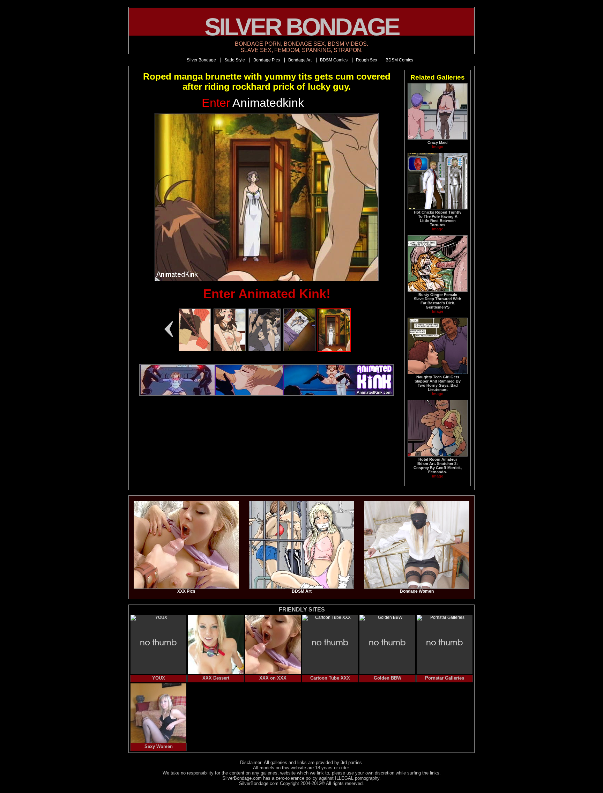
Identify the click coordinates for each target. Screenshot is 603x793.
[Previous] (168, 329)
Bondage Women (417, 591)
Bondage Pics (266, 60)
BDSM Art (302, 591)
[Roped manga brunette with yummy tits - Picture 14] (299, 349)
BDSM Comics (334, 60)
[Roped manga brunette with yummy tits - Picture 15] (334, 349)
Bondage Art (300, 60)
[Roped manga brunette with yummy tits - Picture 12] (230, 349)
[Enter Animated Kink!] (266, 197)
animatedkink (253, 102)
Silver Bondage (201, 60)
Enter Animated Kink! (266, 294)
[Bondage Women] (416, 587)
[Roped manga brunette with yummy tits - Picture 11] (195, 349)
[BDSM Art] (301, 587)
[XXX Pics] (186, 587)
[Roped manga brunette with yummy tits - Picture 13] (264, 349)
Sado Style (234, 60)
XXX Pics (186, 591)
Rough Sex (366, 60)
